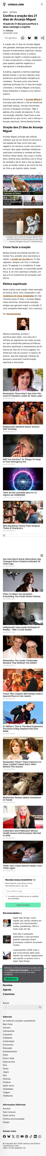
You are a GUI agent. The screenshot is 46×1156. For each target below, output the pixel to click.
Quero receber (23, 905)
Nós (5, 1075)
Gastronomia (9, 1061)
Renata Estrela (14, 314)
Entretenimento (10, 1051)
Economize (8, 1044)
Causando (7, 1034)
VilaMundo (8, 1095)
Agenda (7, 989)
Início (5, 12)
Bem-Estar (8, 1024)
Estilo (5, 1055)
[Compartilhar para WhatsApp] (22, 38)
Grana (5, 1068)
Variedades (8, 1089)
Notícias (13, 12)
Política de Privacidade (18, 970)
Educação (7, 1048)
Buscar (6, 1003)
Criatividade (8, 1041)
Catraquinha (8, 1031)
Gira (5, 1065)
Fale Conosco (9, 1112)
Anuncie (6, 1108)
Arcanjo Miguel (33, 99)
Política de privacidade (13, 1119)
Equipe (6, 1122)
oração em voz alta (20, 259)
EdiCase (9, 31)
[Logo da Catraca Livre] (13, 4)
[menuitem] (23, 986)
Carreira (6, 1027)
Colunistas (8, 994)
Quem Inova (8, 1085)
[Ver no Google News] (11, 38)
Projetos (7, 1082)
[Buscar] (40, 1007)
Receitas (7, 985)
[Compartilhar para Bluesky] (29, 38)
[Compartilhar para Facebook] (36, 38)
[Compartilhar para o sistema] (42, 38)
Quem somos (9, 1115)
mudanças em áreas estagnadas (18, 296)
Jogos (6, 1072)
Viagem (6, 1092)
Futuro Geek (8, 1058)
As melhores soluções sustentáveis (19, 1020)
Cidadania (7, 1038)
